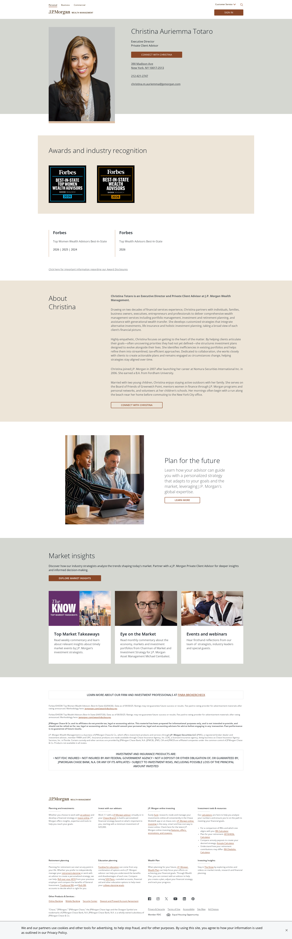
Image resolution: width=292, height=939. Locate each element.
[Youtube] (175, 898)
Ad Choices (213, 909)
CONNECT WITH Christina (156, 54)
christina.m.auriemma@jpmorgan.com (155, 84)
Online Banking (56, 901)
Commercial (79, 5)
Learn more (182, 500)
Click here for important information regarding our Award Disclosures (88, 269)
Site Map (201, 909)
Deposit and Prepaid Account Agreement (119, 901)
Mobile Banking (73, 901)
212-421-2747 (139, 76)
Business (65, 5)
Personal (53, 5)
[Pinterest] (193, 898)
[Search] (241, 4)
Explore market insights (75, 578)
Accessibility (188, 909)
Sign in (228, 12)
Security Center (90, 901)
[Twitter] (166, 898)
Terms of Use (174, 909)
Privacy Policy (57, 933)
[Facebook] (149, 898)
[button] (286, 930)
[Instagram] (158, 898)
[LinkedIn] (184, 898)
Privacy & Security (156, 909)
